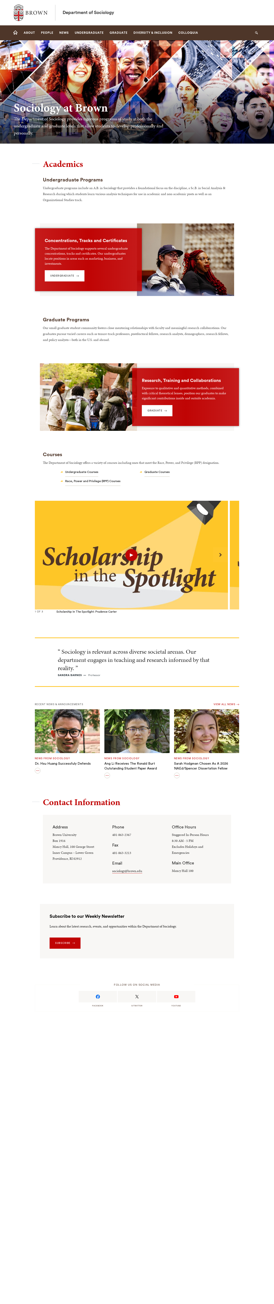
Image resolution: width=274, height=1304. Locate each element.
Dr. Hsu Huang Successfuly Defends (63, 763)
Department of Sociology (88, 12)
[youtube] (176, 996)
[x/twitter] (137, 996)
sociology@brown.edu (127, 871)
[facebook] (98, 996)
